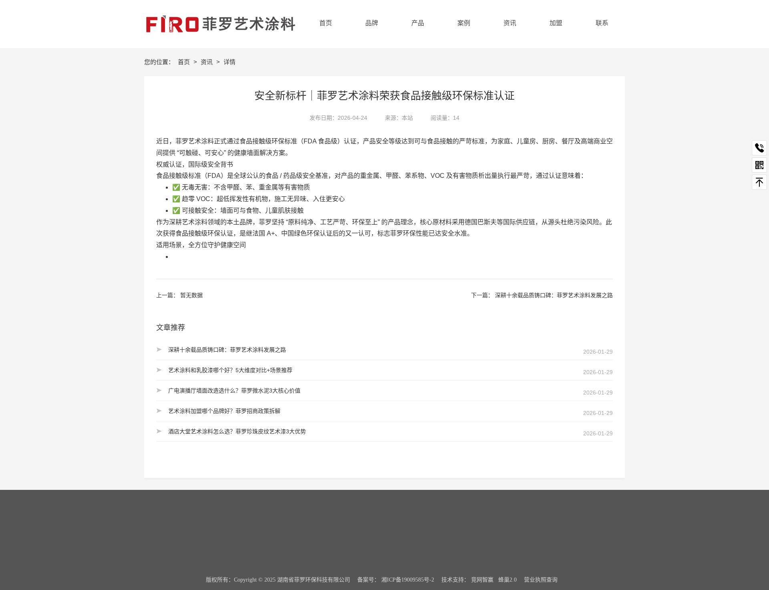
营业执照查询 (541, 580)
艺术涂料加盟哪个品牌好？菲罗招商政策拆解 (224, 411)
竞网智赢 (482, 580)
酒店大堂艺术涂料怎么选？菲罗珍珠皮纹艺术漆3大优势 (237, 431)
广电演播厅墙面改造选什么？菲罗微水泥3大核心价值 (234, 390)
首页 (184, 61)
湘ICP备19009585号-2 (407, 580)
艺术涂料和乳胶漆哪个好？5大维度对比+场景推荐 (230, 370)
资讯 (207, 61)
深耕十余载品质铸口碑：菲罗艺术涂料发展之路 (554, 295)
